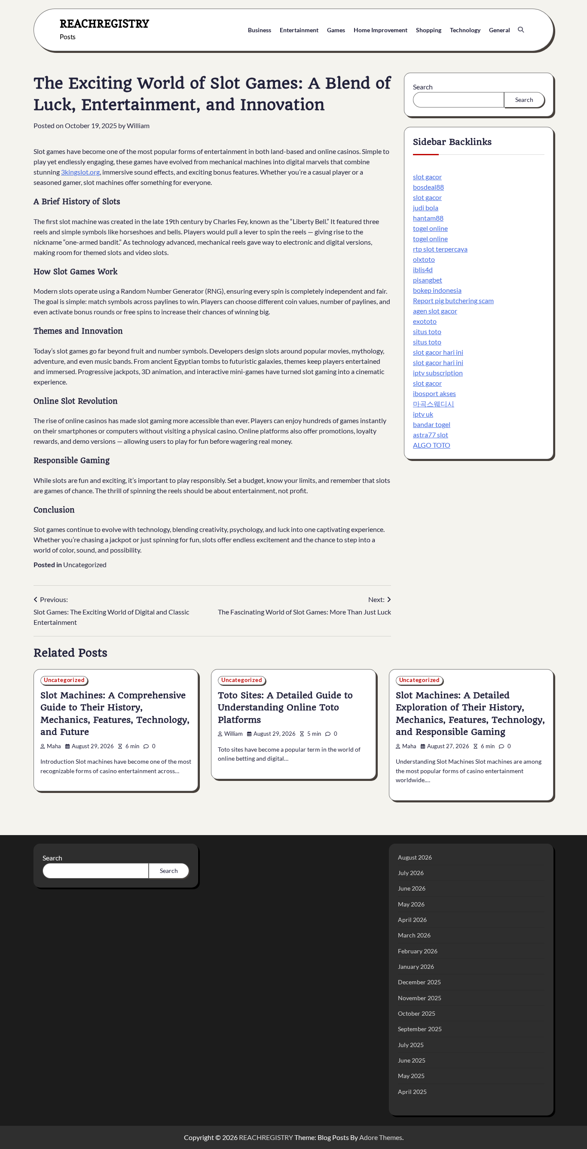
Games (336, 30)
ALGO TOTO (431, 445)
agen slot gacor (435, 311)
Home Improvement (380, 30)
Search (423, 87)
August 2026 (415, 857)
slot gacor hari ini (438, 352)
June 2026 (411, 888)
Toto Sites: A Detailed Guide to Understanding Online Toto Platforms (285, 707)
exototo (425, 321)
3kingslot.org (80, 172)
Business (259, 30)
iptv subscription (438, 373)
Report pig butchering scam (453, 301)
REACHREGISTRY (104, 23)
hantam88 (428, 218)
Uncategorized (85, 564)
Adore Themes (380, 1137)
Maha (54, 746)
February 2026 (417, 951)
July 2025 (411, 1044)
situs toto (427, 332)
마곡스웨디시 (433, 404)
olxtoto (424, 259)
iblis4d (423, 270)
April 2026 (412, 919)
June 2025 (411, 1060)
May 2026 (411, 904)
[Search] (520, 29)
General (499, 30)
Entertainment (299, 30)
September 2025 (420, 1028)
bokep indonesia (437, 290)
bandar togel (431, 425)
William (138, 125)
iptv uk (423, 414)
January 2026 (416, 966)
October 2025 (416, 1013)
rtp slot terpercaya (440, 249)
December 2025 (419, 982)
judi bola (425, 208)
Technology (465, 30)
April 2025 (412, 1091)
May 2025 (411, 1075)
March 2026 (414, 935)
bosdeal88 (428, 187)
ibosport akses (434, 394)
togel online (430, 228)
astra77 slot (430, 435)
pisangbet (427, 280)
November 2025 (419, 998)
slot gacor (427, 177)
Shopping (428, 30)
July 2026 (411, 872)
